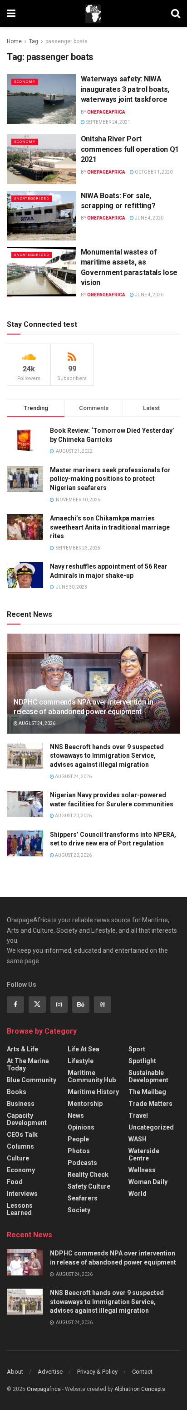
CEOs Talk (22, 1134)
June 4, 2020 (148, 217)
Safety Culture (89, 1186)
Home (14, 41)
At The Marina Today (28, 1064)
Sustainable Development (148, 1076)
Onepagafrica (44, 1389)
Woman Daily (147, 1181)
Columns (20, 1146)
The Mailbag (147, 1091)
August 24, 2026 (36, 723)
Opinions (81, 1127)
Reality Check (88, 1174)
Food (15, 1181)
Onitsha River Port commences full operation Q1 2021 (130, 149)
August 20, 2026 (73, 815)
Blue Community (31, 1080)
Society (79, 1210)
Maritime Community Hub (92, 1076)
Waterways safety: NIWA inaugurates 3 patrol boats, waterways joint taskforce (125, 89)
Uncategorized (31, 198)
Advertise (50, 1371)
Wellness (142, 1170)
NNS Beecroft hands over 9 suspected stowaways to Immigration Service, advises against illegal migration (107, 755)
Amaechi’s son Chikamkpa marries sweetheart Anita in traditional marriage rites (110, 527)
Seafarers (83, 1198)
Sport (136, 1049)
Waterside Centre (143, 1154)
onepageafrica (106, 112)
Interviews (22, 1193)
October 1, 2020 (153, 172)
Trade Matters (150, 1103)
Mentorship (85, 1103)
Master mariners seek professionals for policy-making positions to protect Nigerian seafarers (110, 478)
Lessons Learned (20, 1209)
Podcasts (82, 1162)
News (76, 1115)
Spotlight (142, 1061)
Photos (79, 1151)
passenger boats (66, 41)
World (137, 1193)
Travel (138, 1115)
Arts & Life (22, 1049)
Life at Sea (83, 1049)
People (78, 1139)
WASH (137, 1139)
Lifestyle (81, 1061)
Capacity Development (27, 1119)
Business (20, 1103)
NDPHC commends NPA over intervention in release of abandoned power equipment (83, 707)
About (15, 1371)
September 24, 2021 (107, 122)
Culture (18, 1158)
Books (16, 1091)
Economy (24, 82)
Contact (142, 1371)
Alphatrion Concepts (139, 1389)
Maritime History (93, 1091)
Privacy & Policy (97, 1371)
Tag (33, 41)
